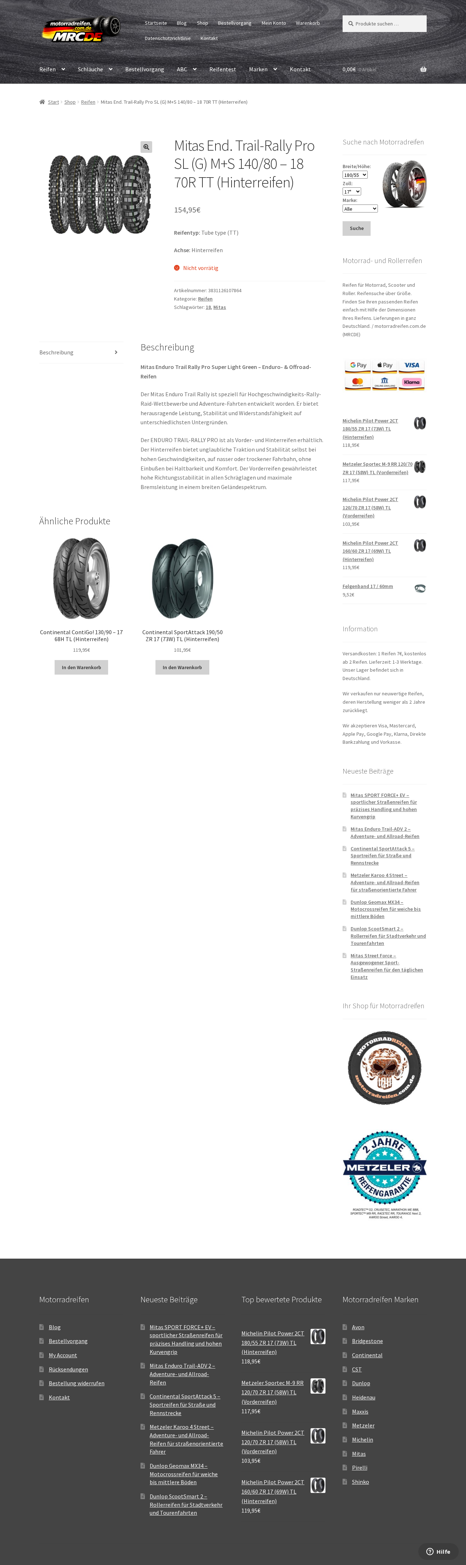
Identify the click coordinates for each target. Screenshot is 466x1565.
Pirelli (359, 1467)
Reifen (47, 69)
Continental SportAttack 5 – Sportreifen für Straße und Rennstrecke (383, 855)
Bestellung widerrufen (76, 1383)
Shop (202, 23)
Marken (258, 69)
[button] (146, 147)
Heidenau (363, 1397)
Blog (182, 23)
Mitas (219, 307)
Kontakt (209, 38)
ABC (182, 69)
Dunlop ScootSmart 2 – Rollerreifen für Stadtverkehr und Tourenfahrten (388, 935)
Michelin (362, 1439)
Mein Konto (274, 23)
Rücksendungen (68, 1369)
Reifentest (222, 69)
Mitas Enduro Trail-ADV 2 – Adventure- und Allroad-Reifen (385, 832)
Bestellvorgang (235, 23)
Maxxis (360, 1411)
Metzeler (363, 1425)
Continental (367, 1355)
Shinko (360, 1481)
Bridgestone (367, 1340)
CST (357, 1369)
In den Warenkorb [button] (81, 667)
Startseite (156, 23)
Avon (358, 1327)
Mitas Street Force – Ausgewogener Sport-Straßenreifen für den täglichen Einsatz (387, 966)
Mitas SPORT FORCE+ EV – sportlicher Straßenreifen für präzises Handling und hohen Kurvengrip (384, 806)
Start (53, 102)
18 (208, 307)
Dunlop (361, 1383)
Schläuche (90, 69)
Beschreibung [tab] (56, 352)
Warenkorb (308, 23)
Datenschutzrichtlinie (168, 38)
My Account (63, 1355)
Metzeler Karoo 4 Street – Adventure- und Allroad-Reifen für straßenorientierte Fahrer (385, 882)
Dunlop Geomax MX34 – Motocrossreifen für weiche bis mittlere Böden (386, 909)
